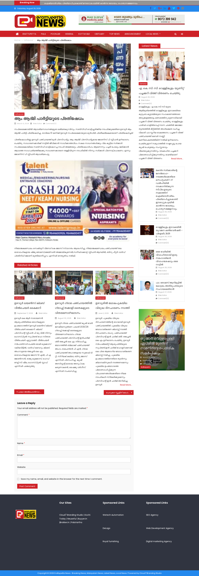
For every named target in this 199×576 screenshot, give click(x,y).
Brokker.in (64, 522)
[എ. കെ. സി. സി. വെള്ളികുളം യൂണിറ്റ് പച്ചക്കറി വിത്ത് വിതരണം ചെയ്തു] (162, 65)
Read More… (126, 384)
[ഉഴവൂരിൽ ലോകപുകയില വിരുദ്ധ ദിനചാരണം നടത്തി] (114, 283)
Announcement (133, 33)
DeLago (106, 528)
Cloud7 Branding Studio (71, 514)
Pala (43, 33)
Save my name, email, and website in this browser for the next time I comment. (61, 478)
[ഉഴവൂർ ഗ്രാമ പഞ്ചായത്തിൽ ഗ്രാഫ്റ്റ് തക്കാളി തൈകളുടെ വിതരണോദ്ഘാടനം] (74, 283)
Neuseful (71, 518)
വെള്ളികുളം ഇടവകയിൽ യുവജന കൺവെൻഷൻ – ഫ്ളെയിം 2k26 (76, 2)
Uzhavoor (19, 114)
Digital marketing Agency (159, 541)
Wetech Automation (113, 514)
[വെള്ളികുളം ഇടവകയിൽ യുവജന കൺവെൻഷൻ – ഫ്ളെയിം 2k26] (147, 230)
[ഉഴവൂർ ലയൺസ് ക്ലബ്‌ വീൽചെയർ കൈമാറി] (33, 283)
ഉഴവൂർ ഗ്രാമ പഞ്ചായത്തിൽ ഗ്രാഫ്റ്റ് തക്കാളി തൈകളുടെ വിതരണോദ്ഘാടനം (73, 308)
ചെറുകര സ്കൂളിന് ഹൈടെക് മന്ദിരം (120, 392)
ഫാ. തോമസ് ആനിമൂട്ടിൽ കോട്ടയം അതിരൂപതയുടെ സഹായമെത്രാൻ (169, 286)
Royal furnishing (111, 541)
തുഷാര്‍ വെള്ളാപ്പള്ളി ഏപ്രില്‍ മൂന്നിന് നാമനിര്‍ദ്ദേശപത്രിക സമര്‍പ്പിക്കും (157, 346)
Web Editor (37, 123)
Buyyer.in (82, 518)
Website (21, 467)
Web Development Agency (160, 528)
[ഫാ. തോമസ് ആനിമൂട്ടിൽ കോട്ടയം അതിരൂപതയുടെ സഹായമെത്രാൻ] (147, 286)
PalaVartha (76, 522)
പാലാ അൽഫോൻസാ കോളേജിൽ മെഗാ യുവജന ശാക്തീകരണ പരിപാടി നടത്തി (31, 391)
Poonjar (55, 33)
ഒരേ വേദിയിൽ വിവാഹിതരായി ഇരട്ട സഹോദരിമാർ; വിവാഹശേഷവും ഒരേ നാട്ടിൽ (167, 258)
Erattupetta (29, 33)
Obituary (99, 33)
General (69, 33)
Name (21, 443)
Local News (152, 33)
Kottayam (84, 33)
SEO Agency (152, 514)
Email (20, 455)
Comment (23, 414)
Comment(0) (51, 123)
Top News (114, 33)
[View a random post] (182, 34)
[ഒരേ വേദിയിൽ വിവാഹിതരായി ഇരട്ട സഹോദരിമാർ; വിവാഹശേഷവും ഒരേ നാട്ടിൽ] (147, 255)
